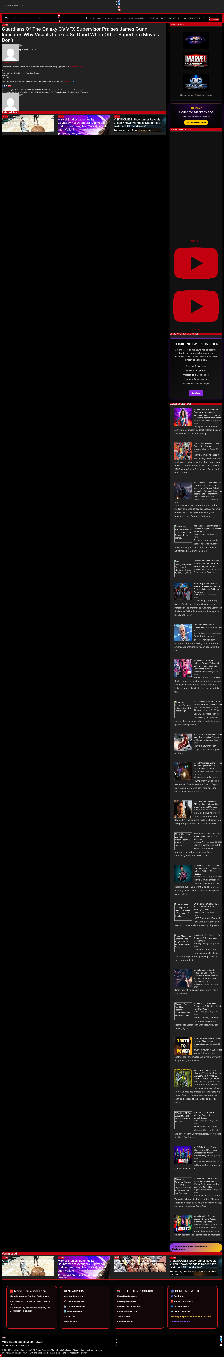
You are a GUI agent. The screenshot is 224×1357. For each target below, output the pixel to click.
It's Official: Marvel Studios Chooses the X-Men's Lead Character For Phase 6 (205, 1150)
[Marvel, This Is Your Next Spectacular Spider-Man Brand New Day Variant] (183, 1011)
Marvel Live (121, 18)
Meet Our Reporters (105, 18)
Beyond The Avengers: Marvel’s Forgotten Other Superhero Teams (136, 1262)
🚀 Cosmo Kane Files (74, 1301)
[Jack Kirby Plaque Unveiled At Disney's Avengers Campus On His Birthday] (183, 533)
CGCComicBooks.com (196, 122)
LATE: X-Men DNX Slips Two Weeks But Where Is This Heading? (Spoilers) (206, 907)
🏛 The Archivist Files (74, 1306)
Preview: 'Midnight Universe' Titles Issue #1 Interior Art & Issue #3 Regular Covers (206, 564)
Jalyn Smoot (201, 633)
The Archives (123, 1316)
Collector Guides (125, 1321)
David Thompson (202, 1156)
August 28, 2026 (11, 130)
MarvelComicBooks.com (32, 130)
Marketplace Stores (126, 1301)
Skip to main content (9, 62)
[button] (60, 18)
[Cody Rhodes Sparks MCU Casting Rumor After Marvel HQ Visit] (183, 632)
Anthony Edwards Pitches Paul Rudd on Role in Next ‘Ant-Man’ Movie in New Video (28, 123)
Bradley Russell (202, 984)
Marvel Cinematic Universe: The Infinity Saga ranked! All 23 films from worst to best (208, 766)
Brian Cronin (200, 810)
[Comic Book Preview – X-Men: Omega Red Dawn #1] (183, 451)
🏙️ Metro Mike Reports (75, 1311)
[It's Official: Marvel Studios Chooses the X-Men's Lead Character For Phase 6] (183, 1155)
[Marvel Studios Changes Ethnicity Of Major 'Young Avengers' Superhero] (183, 1224)
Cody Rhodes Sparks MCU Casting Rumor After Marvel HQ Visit (208, 627)
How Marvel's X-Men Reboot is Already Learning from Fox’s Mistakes (207, 836)
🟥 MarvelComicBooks (182, 1301)
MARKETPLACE (175, 18)
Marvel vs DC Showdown (129, 1306)
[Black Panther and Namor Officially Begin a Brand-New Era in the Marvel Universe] (183, 809)
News (130, 18)
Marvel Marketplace (127, 1296)
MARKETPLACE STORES (194, 18)
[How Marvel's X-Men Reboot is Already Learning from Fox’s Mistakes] (183, 841)
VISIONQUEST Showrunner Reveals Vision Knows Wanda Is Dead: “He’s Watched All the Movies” (137, 123)
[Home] (59, 15)
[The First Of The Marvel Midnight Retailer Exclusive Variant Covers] (183, 1120)
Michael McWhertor (203, 740)
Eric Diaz (199, 707)
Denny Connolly (202, 944)
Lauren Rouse (201, 1225)
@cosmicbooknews (203, 1190)
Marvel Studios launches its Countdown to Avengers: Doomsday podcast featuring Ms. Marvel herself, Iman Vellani (83, 124)
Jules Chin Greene (203, 421)
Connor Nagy (201, 842)
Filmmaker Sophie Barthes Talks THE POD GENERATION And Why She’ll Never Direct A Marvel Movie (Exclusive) (42, 90)
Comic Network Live (127, 1311)
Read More (68, 81)
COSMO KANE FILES (157, 18)
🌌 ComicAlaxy (178, 1296)
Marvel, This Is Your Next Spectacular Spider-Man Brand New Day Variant (207, 1006)
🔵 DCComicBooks (180, 1306)
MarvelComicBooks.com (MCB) (22, 1341)
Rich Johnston (201, 534)
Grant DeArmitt (202, 499)
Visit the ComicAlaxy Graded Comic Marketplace (190, 1247)
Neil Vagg (200, 1082)
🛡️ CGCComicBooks (181, 1311)
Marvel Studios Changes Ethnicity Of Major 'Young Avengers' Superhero (205, 1219)
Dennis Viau (200, 569)
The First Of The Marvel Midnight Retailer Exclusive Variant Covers (206, 1115)
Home (92, 18)
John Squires (201, 877)
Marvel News (140, 18)
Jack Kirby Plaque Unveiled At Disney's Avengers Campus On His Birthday (207, 529)
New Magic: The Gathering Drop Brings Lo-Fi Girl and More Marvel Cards (208, 938)
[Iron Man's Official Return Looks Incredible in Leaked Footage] (183, 742)
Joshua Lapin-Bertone (204, 771)
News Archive (70, 1321)
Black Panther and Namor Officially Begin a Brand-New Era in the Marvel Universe (206, 804)
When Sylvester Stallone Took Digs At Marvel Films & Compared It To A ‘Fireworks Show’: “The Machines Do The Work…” (46, 92)
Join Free (196, 393)
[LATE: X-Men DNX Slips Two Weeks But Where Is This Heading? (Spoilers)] (183, 911)
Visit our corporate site (78, 67)
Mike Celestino (201, 595)
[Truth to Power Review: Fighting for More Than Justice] (183, 1046)
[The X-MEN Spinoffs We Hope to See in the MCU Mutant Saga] (183, 709)
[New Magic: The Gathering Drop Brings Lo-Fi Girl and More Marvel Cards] (183, 943)
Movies (5, 25)
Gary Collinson (201, 449)
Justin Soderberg (202, 1044)
